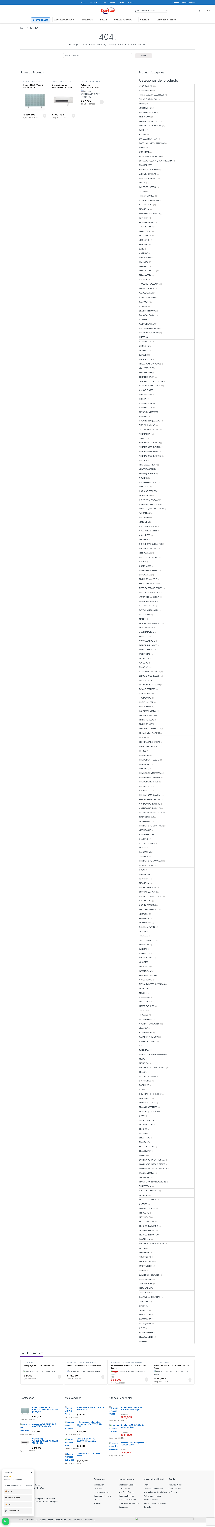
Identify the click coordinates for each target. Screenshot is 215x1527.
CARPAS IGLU (144, 319)
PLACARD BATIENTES (148, 1103)
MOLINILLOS (144, 658)
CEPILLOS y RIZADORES (148, 557)
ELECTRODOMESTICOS (64, 20)
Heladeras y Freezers (102, 1496)
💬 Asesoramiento (12, 1511)
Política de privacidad (152, 1496)
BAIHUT (142, 1046)
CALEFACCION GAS (147, 403)
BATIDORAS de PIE (146, 606)
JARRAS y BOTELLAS (147, 174)
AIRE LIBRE (144, 20)
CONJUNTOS (144, 535)
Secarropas (123, 1507)
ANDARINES (144, 918)
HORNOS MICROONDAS (149, 500)
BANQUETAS (144, 1050)
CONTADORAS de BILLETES (150, 544)
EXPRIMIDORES (145, 680)
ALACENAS (143, 1028)
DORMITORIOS (145, 1081)
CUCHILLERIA (144, 152)
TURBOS (142, 438)
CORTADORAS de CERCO (149, 804)
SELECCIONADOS (146, 1288)
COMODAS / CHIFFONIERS (150, 1094)
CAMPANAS (144, 302)
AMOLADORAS (145, 830)
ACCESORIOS (144, 1002)
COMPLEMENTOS (146, 632)
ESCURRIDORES (145, 165)
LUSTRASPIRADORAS (148, 711)
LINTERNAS (143, 337)
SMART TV (143, 1310)
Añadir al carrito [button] (43, 116)
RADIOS (142, 130)
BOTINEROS (144, 1085)
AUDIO (141, 104)
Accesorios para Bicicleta (149, 213)
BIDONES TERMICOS (147, 311)
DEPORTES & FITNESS (166, 20)
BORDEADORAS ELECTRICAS (151, 799)
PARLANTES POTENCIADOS (150, 126)
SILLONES (143, 1129)
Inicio (83, 2)
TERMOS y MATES (146, 196)
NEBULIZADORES (146, 1279)
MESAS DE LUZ (145, 1098)
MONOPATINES (145, 923)
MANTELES (143, 266)
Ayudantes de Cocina (127, 1499)
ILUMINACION (144, 874)
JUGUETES (143, 962)
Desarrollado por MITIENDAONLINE (51, 1520)
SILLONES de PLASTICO (149, 1235)
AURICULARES (145, 108)
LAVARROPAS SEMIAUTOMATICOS (153, 1169)
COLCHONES (144, 517)
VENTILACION (144, 434)
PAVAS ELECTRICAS (147, 689)
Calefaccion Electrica (127, 1485)
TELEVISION (144, 1302)
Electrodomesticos (101, 1492)
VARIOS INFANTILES (147, 940)
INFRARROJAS (145, 394)
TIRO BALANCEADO (147, 425)
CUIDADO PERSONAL (123, 20)
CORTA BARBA (145, 566)
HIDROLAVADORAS (146, 865)
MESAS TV (143, 1063)
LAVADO (142, 1155)
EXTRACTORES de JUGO (149, 685)
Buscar (143, 55)
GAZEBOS (143, 1204)
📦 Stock (8, 1491)
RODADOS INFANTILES (148, 909)
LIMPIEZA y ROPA (146, 702)
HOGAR (103, 20)
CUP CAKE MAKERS (147, 641)
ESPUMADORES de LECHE (149, 676)
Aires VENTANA (145, 372)
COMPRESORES (145, 791)
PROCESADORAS (146, 628)
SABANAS (143, 279)
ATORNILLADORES (146, 834)
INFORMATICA (145, 971)
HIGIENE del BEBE (146, 1332)
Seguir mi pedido (188, 2)
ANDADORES (144, 914)
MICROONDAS (145, 495)
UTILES (142, 1328)
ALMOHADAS (144, 522)
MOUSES (142, 993)
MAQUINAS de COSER (148, 715)
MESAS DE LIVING (146, 1125)
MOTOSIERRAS (145, 821)
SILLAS (142, 1072)
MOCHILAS (143, 1195)
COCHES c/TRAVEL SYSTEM (150, 896)
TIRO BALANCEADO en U (149, 430)
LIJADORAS (143, 839)
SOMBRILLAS (144, 1239)
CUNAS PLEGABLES (147, 958)
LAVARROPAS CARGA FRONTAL (151, 1160)
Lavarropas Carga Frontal (129, 1503)
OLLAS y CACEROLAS (148, 178)
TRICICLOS (143, 936)
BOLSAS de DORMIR (147, 315)
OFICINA (142, 1133)
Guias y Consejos (126, 2)
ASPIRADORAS (145, 707)
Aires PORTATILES (146, 368)
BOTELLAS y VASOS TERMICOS (152, 143)
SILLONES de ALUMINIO (148, 1226)
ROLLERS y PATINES (147, 927)
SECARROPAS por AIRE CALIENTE (152, 1182)
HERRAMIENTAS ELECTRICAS (151, 826)
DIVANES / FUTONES (147, 1076)
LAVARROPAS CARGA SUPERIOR (152, 1164)
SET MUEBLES (145, 1217)
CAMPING (143, 306)
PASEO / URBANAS (146, 222)
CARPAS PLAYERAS (147, 324)
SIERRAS (142, 848)
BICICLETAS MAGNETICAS (149, 742)
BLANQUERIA (144, 231)
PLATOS (142, 183)
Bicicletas (97, 1503)
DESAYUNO (143, 667)
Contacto (93, 2)
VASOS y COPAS (146, 205)
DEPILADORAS (145, 575)
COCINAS (143, 478)
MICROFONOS (145, 117)
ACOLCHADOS (145, 236)
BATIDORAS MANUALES (148, 610)
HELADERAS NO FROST (148, 782)
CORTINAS (143, 253)
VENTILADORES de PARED (150, 447)
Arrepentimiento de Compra (155, 1503)
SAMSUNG (143, 355)
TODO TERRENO (146, 227)
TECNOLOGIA (87, 20)
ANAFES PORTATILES (147, 469)
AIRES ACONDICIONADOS (149, 364)
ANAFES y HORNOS (147, 473)
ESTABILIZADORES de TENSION (152, 984)
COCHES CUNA (145, 901)
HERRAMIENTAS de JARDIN (150, 795)
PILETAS (142, 1248)
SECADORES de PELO (148, 584)
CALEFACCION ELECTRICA (32, 82)
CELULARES (144, 346)
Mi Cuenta (175, 2)
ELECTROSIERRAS (146, 817)
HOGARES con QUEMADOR (150, 421)
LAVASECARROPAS (146, 1173)
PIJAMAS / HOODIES (147, 271)
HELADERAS (144, 755)
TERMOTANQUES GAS (148, 99)
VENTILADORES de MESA (149, 443)
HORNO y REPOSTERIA (148, 169)
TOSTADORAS (145, 698)
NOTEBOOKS (144, 997)
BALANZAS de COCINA (148, 601)
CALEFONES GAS (146, 90)
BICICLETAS (144, 209)
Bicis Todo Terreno (126, 1492)
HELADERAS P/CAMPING (149, 333)
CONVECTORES (145, 408)
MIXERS (142, 619)
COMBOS (143, 562)
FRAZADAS (143, 262)
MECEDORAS (144, 967)
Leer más (102, 102)
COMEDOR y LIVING (147, 1041)
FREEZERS (143, 769)
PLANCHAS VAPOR (146, 724)
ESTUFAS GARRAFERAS (148, 412)
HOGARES (143, 416)
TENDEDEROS (145, 1186)
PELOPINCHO (144, 1253)
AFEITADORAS (145, 553)
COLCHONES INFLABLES (149, 328)
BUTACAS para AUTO (148, 892)
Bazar (96, 1499)
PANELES (142, 399)
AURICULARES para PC (148, 975)
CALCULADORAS (146, 293)
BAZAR (142, 134)
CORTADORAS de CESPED (150, 808)
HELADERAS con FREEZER (149, 777)
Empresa (147, 1485)
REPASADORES (145, 275)
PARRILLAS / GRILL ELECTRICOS (152, 509)
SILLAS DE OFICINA (146, 1147)
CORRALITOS (144, 953)
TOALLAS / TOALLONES (148, 284)
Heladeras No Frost (126, 1496)
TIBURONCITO (145, 1257)
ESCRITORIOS (144, 1142)
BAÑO (141, 249)
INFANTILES (144, 218)
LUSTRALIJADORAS (147, 843)
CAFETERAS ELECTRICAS (149, 671)
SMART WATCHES (146, 1006)
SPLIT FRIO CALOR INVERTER (151, 381)
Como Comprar (108, 2)
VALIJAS (142, 1341)
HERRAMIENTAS (145, 786)
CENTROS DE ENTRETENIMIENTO (152, 1054)
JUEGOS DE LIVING (147, 1120)
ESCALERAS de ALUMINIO (149, 733)
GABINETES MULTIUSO (148, 1037)
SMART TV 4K (145, 1315)
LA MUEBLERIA (145, 1019)
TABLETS (143, 1010)
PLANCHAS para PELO (148, 579)
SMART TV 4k (124, 1488)
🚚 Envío (8, 1504)
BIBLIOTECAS (144, 1138)
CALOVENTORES (146, 390)
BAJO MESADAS (145, 1032)
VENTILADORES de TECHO (150, 456)
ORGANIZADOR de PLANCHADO (152, 1244)
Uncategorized (145, 1324)
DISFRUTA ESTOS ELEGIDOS (150, 588)
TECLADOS (143, 1015)
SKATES (142, 931)
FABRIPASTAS (144, 654)
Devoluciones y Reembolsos (155, 1492)
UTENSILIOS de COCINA (149, 200)
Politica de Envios (151, 1499)
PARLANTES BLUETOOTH (149, 121)
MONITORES (144, 988)
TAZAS (142, 191)
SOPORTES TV (145, 1319)
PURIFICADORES (145, 1266)
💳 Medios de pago (12, 1498)
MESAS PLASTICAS (147, 1208)
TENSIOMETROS (146, 1284)
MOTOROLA (144, 351)
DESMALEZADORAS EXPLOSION (152, 813)
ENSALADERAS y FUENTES (150, 156)
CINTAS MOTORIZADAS (148, 746)
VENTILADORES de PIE (148, 451)
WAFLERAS (143, 663)
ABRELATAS (144, 636)
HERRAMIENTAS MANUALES (150, 861)
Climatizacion (99, 1485)
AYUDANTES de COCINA (149, 597)
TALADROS (143, 856)
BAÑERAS (143, 949)
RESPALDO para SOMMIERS (150, 1111)
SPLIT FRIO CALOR (146, 377)
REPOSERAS (144, 1213)
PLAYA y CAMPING (146, 1261)
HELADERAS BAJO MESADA (150, 773)
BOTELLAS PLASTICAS (148, 139)
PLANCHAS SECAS (146, 720)
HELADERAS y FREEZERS (149, 760)
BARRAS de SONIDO (147, 112)
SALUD (142, 1270)
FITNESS (142, 738)
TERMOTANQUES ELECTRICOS (151, 95)
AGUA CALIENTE (145, 86)
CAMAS (142, 1089)
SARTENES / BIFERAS (147, 187)
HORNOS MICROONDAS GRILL (151, 504)
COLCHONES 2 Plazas (148, 531)
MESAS (142, 1059)
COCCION (143, 460)
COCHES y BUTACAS (147, 887)
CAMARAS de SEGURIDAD (149, 1297)
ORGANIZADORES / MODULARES (152, 1068)
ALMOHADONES (145, 244)
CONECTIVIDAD (145, 980)
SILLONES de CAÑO (147, 1230)
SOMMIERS (143, 539)
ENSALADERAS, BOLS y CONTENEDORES (155, 161)
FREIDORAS (144, 487)
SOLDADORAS (145, 852)
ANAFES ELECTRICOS (148, 465)
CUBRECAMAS (145, 257)
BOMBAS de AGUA (146, 288)
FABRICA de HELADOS (148, 645)
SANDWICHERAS (146, 693)
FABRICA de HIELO (146, 650)
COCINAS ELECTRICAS (148, 482)
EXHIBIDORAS (144, 764)
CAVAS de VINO (145, 342)
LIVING (141, 1116)
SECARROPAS (144, 1177)
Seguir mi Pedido (175, 1485)
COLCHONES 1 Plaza (147, 526)
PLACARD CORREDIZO (148, 1107)
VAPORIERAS (144, 513)
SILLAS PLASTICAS (146, 1222)
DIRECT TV (143, 1306)
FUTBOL (142, 751)
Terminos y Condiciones (153, 1488)
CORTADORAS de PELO (148, 570)
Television (98, 1488)
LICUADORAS (144, 614)
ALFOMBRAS (144, 240)
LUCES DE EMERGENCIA (148, 1191)
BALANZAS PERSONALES (149, 1275)
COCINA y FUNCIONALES (149, 1024)
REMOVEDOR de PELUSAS (150, 728)
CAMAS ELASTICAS (147, 297)
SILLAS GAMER (145, 1151)
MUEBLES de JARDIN (147, 1200)
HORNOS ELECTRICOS (148, 491)
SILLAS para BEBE (146, 1337)
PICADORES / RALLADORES (150, 623)
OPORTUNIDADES (40, 20)
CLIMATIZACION (145, 359)
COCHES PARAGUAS (147, 905)
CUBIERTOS (144, 148)
